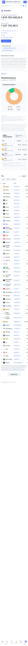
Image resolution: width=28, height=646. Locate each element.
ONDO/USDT (17, 271)
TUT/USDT (16, 309)
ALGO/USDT (17, 242)
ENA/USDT (16, 213)
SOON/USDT (17, 355)
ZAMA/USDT (17, 338)
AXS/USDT (16, 305)
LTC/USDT (16, 253)
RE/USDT (16, 342)
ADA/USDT (16, 260)
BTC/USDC (16, 190)
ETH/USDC (16, 196)
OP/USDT (16, 288)
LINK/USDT (16, 220)
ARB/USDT (16, 335)
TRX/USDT (16, 235)
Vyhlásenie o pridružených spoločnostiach (17, 370)
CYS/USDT (16, 349)
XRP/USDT (16, 200)
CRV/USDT (16, 275)
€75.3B (7, 5)
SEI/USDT (16, 352)
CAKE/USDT (17, 292)
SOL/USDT (16, 207)
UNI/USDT (16, 257)
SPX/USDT (16, 332)
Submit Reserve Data (8, 50)
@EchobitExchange (8, 37)
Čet (4, 35)
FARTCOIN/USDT (18, 362)
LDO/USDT (16, 345)
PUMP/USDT (17, 250)
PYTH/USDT (17, 328)
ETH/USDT (16, 193)
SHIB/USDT (16, 295)
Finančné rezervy (8, 78)
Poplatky (5, 33)
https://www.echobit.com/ (9, 30)
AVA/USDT (16, 359)
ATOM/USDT (17, 302)
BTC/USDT (16, 186)
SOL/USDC (16, 210)
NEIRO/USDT (17, 321)
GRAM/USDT (17, 284)
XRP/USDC (16, 203)
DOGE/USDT (17, 217)
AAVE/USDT (17, 224)
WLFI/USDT (16, 280)
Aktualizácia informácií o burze (10, 48)
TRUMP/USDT (17, 246)
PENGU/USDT (17, 313)
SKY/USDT (16, 263)
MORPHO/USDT (17, 325)
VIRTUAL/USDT (17, 317)
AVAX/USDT (17, 238)
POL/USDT (16, 228)
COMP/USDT (17, 299)
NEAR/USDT (17, 267)
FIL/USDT (16, 232)
